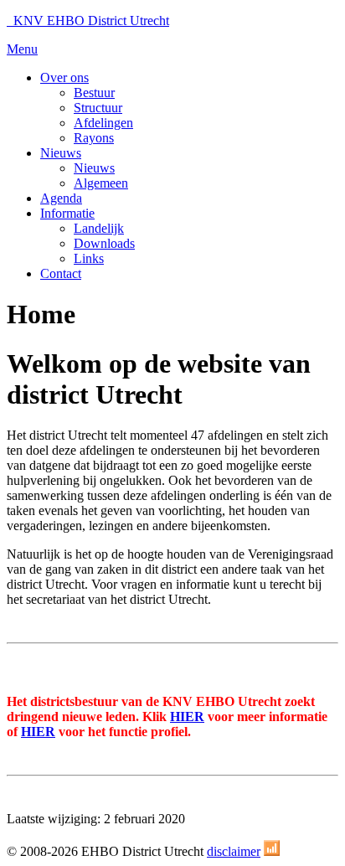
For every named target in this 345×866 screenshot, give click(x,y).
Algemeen (101, 183)
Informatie (67, 213)
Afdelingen (103, 123)
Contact (60, 273)
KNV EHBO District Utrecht (88, 20)
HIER (187, 716)
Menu (22, 49)
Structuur (98, 108)
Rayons (94, 138)
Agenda (61, 198)
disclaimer (233, 851)
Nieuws (60, 153)
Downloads (104, 243)
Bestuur (94, 92)
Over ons (64, 77)
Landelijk (99, 228)
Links (89, 258)
